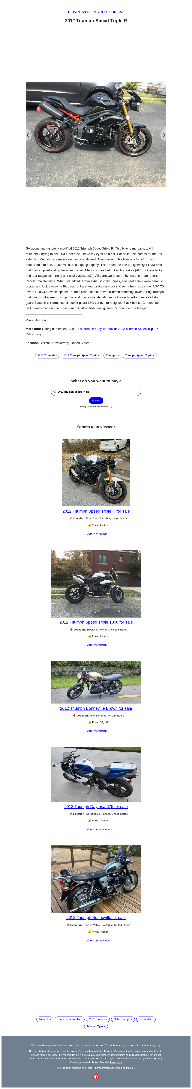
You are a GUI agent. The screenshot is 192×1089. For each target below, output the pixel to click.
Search (96, 400)
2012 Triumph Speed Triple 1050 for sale (96, 622)
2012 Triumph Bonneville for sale (96, 917)
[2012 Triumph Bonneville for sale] (96, 911)
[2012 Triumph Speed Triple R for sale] (96, 505)
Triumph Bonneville (68, 1019)
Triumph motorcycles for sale (96, 12)
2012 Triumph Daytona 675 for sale (96, 806)
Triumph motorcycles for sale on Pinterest (114, 1068)
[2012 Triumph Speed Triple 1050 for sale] (96, 616)
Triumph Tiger (95, 1026)
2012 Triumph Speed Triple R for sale (96, 511)
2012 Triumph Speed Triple (80, 355)
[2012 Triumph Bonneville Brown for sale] (96, 702)
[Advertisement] (96, 53)
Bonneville (145, 1019)
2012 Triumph (46, 355)
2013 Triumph (96, 1019)
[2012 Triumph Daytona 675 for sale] (96, 800)
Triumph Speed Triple (138, 355)
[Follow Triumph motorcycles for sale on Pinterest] (96, 1078)
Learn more (116, 1062)
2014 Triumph (122, 1019)
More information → (98, 533)
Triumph (111, 355)
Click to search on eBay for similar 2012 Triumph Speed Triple (111, 329)
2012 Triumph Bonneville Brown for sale (96, 708)
